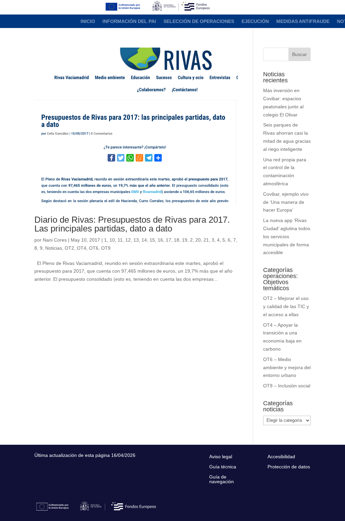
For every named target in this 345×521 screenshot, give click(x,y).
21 (206, 240)
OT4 (81, 248)
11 (120, 240)
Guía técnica (222, 466)
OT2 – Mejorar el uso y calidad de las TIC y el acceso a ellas (286, 306)
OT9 (106, 248)
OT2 (69, 248)
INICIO (88, 21)
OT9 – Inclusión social (286, 385)
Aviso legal (220, 456)
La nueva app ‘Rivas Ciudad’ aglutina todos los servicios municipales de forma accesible (286, 236)
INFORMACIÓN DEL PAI (129, 21)
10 (112, 240)
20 (198, 240)
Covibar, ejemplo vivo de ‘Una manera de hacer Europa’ (286, 202)
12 (128, 240)
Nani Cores (55, 240)
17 (168, 240)
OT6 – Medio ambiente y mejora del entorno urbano (287, 367)
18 (176, 240)
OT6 (93, 248)
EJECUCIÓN (255, 21)
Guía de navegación (221, 479)
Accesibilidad (281, 456)
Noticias (53, 248)
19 (184, 240)
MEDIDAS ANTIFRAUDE (303, 21)
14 (144, 240)
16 (160, 240)
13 (136, 240)
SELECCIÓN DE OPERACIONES (198, 21)
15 (152, 240)
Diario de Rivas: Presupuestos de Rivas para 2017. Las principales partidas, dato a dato (132, 224)
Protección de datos (289, 466)
